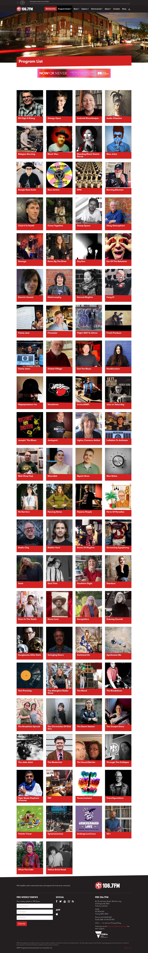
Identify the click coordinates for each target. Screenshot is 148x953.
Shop (124, 9)
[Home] (25, 8)
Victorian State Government (117, 926)
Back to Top (127, 948)
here (100, 923)
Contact (116, 9)
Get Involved (96, 9)
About (107, 9)
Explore (85, 9)
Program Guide (64, 9)
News (76, 9)
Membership (50, 9)
